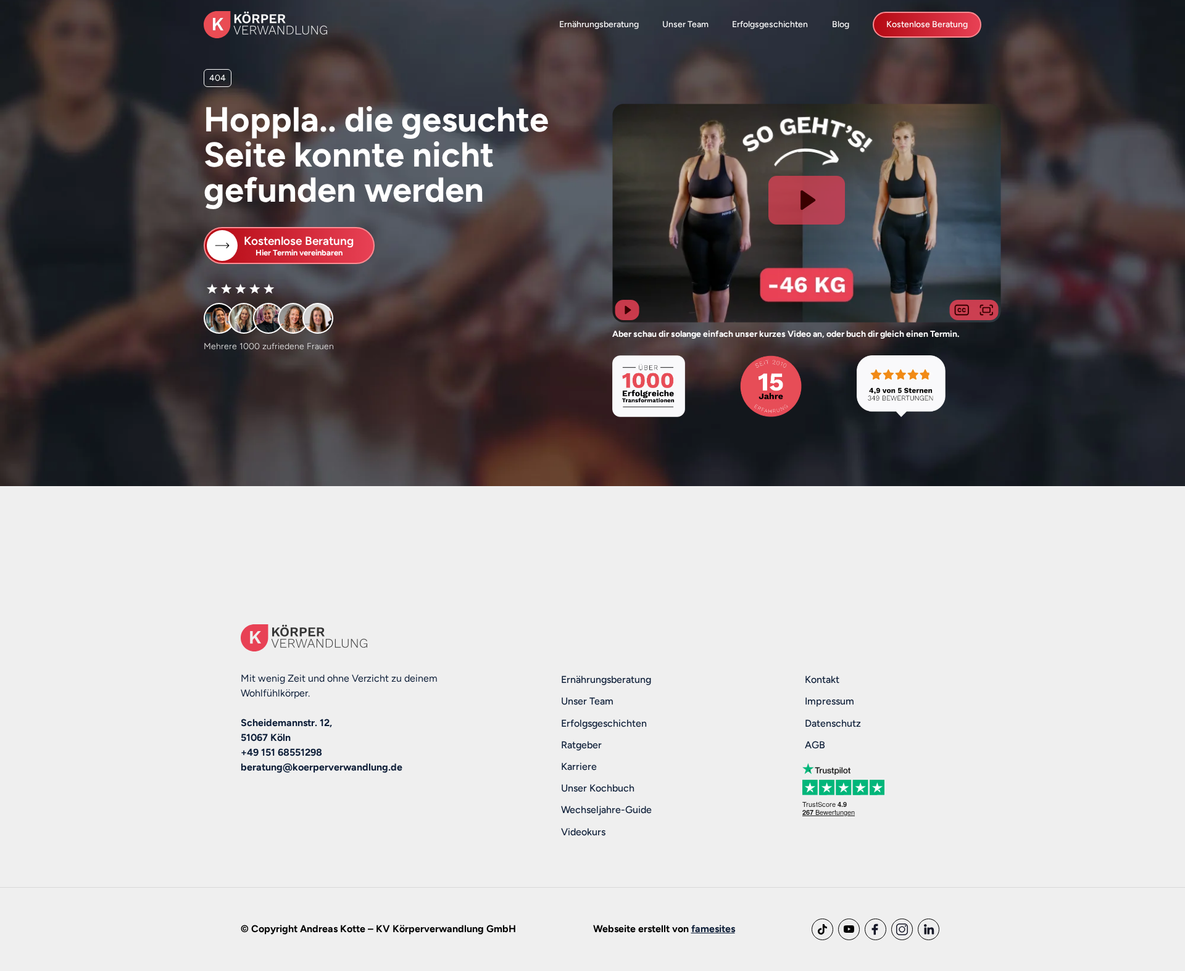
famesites (713, 929)
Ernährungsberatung (599, 24)
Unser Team (685, 24)
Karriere (579, 766)
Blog (840, 24)
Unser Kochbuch (597, 788)
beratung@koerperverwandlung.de (321, 767)
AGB (815, 745)
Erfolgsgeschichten (770, 24)
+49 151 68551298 (281, 752)
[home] (265, 24)
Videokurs (583, 832)
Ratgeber (581, 745)
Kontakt (822, 679)
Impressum (829, 701)
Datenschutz (833, 723)
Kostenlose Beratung (927, 24)
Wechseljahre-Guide (606, 810)
